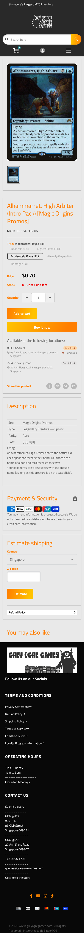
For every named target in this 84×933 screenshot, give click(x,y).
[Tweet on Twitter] (66, 386)
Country (12, 551)
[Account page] (42, 51)
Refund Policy (17, 612)
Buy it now (42, 327)
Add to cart (22, 313)
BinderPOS (50, 930)
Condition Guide (15, 736)
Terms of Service (15, 728)
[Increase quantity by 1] (49, 297)
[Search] (76, 39)
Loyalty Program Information (23, 743)
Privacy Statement (17, 706)
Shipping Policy (14, 721)
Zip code (12, 568)
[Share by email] (74, 386)
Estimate (20, 593)
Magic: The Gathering (22, 231)
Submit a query (14, 806)
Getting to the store (17, 877)
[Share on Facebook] (49, 386)
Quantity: (13, 297)
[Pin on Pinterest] (57, 386)
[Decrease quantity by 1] (26, 297)
